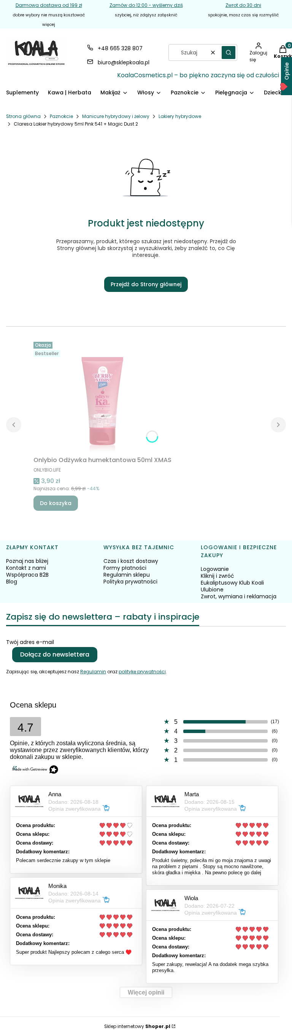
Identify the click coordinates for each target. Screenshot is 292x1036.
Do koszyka (55, 503)
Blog (11, 581)
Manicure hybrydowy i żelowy (115, 116)
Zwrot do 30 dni (243, 5)
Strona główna (23, 116)
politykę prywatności (142, 671)
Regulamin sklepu (126, 575)
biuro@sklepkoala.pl (123, 62)
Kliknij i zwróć (217, 576)
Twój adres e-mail (30, 642)
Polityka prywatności (130, 581)
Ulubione (212, 589)
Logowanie (215, 569)
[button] (228, 52)
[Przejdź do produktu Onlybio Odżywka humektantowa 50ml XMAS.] (103, 396)
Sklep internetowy (137, 1026)
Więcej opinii (146, 992)
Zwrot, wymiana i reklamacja (238, 596)
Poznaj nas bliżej (27, 561)
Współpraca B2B (27, 575)
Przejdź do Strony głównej (146, 284)
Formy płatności (124, 568)
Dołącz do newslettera (54, 654)
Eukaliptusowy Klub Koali (232, 583)
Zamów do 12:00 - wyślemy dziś (146, 5)
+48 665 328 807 (120, 48)
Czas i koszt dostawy (130, 561)
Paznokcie (61, 116)
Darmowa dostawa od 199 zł (49, 5)
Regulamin (93, 671)
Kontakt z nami (26, 568)
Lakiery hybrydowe (180, 116)
